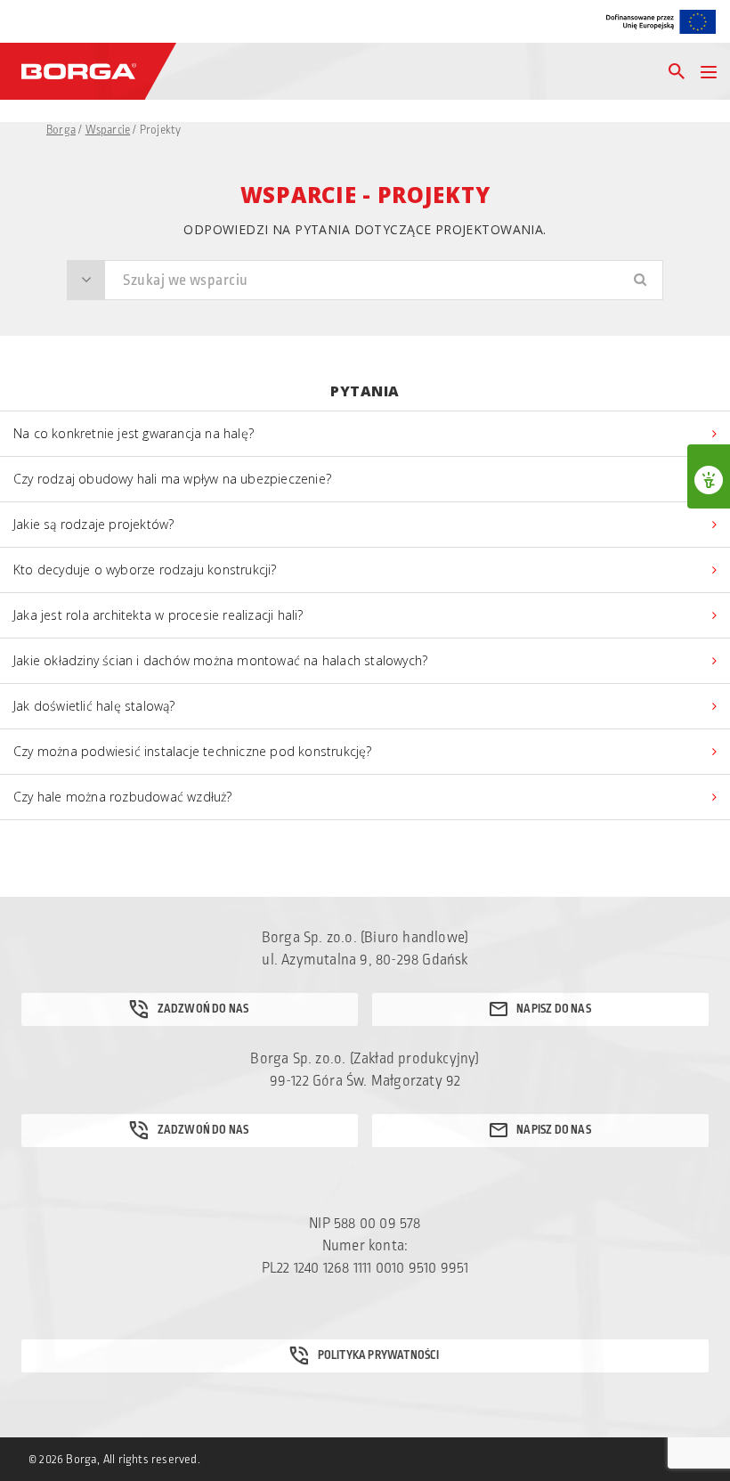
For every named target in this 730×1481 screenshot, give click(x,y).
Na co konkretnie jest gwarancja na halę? (133, 433)
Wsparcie (108, 130)
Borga (61, 130)
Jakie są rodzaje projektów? (93, 524)
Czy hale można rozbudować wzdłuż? (122, 796)
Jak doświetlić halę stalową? (94, 705)
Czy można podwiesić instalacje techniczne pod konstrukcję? (192, 751)
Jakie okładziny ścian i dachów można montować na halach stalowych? (220, 660)
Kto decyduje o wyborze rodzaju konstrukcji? (145, 569)
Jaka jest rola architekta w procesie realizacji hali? (158, 614)
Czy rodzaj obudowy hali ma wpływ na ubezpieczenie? (172, 478)
